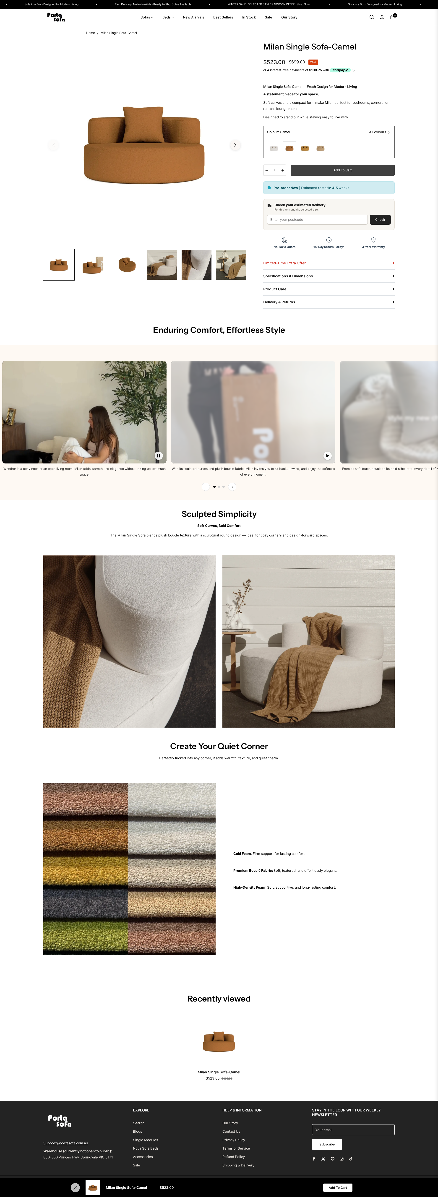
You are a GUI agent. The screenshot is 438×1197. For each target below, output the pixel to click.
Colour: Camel (278, 132)
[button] (372, 17)
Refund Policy (233, 1157)
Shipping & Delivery (238, 1165)
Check (380, 219)
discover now (219, 552)
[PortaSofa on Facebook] (314, 1158)
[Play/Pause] (159, 456)
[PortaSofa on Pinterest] (332, 1158)
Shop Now (43, 4)
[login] (382, 17)
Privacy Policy (233, 1140)
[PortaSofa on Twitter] (323, 1158)
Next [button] (235, 145)
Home (90, 33)
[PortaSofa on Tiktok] (352, 1158)
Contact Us (231, 1131)
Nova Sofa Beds (146, 1148)
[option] (144, 142)
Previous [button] (53, 145)
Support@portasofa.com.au (65, 1143)
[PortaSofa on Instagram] (342, 1158)
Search (138, 1123)
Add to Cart (338, 1187)
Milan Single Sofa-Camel (219, 1072)
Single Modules (145, 1140)
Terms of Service (236, 1148)
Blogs (137, 1131)
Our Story (230, 1123)
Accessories (143, 1157)
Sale (136, 1165)
